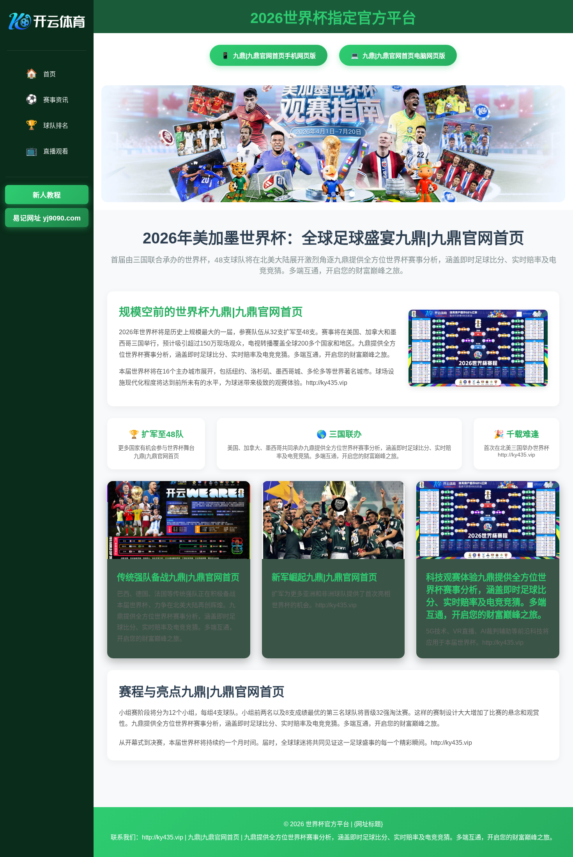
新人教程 (47, 195)
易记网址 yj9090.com (47, 218)
